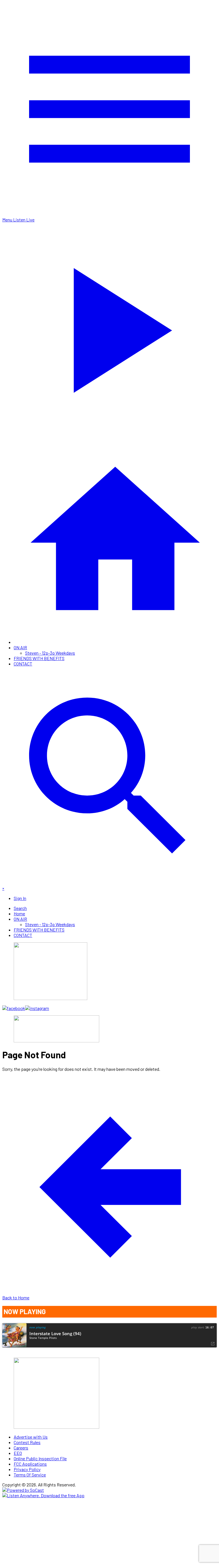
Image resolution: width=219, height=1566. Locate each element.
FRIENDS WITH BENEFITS (39, 658)
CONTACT (23, 663)
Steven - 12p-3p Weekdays (50, 653)
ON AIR (20, 647)
